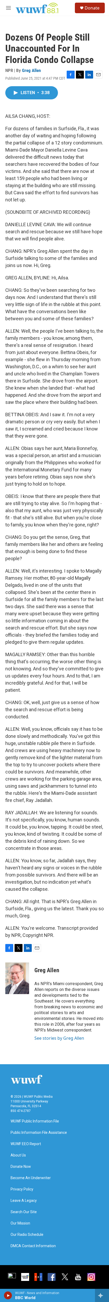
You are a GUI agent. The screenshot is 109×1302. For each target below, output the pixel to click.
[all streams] (102, 1295)
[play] (8, 1295)
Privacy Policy (22, 1189)
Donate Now (21, 1167)
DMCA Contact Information (33, 1246)
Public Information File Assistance (39, 1133)
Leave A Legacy (24, 1201)
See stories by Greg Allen (59, 1038)
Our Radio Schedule (27, 1235)
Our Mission (20, 1223)
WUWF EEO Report (26, 1144)
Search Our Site (24, 1212)
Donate (92, 8)
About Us (18, 1155)
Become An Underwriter (31, 1178)
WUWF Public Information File (35, 1121)
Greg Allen (31, 70)
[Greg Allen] (17, 978)
